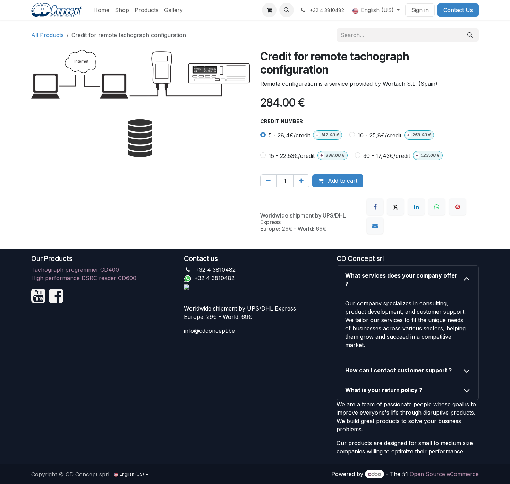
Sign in (420, 10)
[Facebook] (375, 206)
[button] (286, 10)
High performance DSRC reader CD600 (83, 277)
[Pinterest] (457, 206)
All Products (47, 35)
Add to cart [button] (341, 180)
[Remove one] (268, 180)
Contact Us (458, 10)
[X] (395, 206)
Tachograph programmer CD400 (75, 269)
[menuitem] (101, 10)
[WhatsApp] (436, 206)
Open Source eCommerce (444, 473)
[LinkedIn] (416, 206)
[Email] (375, 225)
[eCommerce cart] (269, 10)
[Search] (470, 35)
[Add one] (301, 180)
